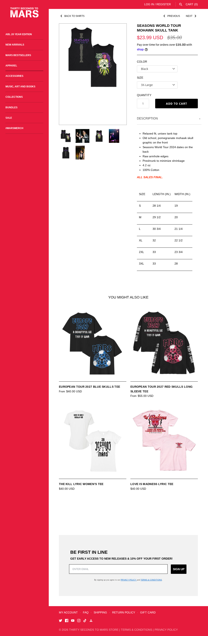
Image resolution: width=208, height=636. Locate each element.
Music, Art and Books (20, 86)
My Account (68, 612)
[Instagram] (78, 621)
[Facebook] (66, 621)
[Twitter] (60, 621)
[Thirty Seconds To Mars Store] (24, 12)
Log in (149, 4)
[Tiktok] (85, 621)
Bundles (11, 107)
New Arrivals (14, 44)
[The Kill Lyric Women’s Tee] (92, 440)
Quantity (144, 95)
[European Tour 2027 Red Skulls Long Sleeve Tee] (164, 343)
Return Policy (123, 612)
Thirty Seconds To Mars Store (93, 629)
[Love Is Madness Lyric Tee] (164, 440)
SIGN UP (178, 569)
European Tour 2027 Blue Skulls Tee (89, 386)
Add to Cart (176, 103)
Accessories (14, 76)
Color (142, 61)
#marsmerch (14, 128)
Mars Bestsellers (18, 55)
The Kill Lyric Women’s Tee (81, 484)
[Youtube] (72, 621)
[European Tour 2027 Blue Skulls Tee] (92, 343)
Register (163, 4)
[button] (118, 74)
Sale (8, 117)
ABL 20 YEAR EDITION (18, 34)
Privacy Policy (129, 580)
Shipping (100, 612)
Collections (14, 97)
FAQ (86, 612)
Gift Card (148, 612)
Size (140, 77)
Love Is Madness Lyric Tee (151, 484)
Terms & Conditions (151, 580)
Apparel (11, 65)
